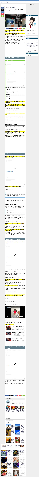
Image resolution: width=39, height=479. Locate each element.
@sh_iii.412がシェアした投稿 (10, 269)
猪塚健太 (14, 7)
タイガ (12, 400)
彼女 (10, 7)
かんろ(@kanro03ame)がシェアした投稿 (11, 378)
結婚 (8, 7)
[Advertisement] (15, 50)
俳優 (6, 7)
